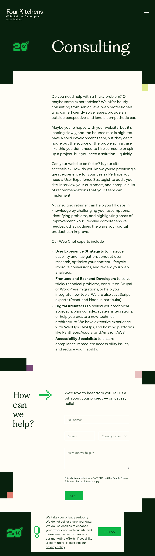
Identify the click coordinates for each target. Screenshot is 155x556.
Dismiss (109, 532)
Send (74, 495)
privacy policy (55, 547)
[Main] (146, 13)
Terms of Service (84, 481)
